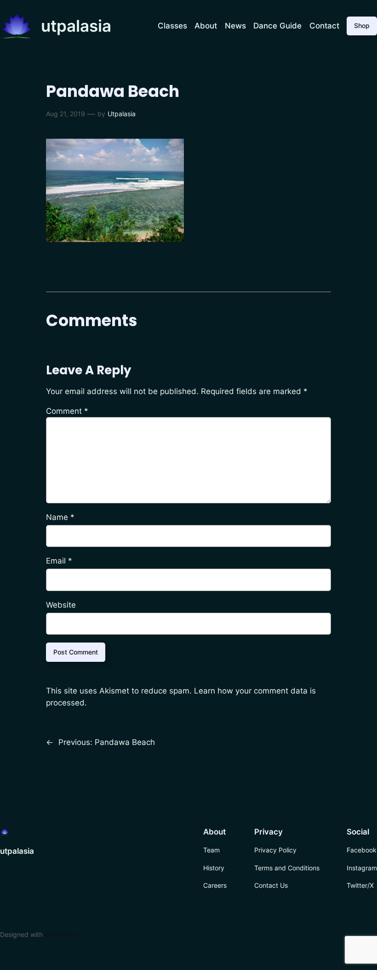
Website (61, 604)
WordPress (61, 934)
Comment (67, 411)
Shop (362, 25)
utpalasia (76, 25)
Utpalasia (122, 114)
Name (60, 517)
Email (59, 560)
